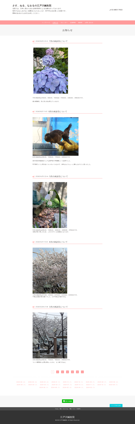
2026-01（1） (56, 382)
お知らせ (55, 22)
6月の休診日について (58, 111)
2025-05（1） (21, 384)
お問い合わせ (89, 22)
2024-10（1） (102, 384)
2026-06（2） (21, 382)
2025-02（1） (56, 384)
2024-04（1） (79, 387)
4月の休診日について (58, 242)
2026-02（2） (44, 382)
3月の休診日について (58, 307)
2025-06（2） (114, 382)
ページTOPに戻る (116, 405)
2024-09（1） (113, 384)
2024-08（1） (44, 387)
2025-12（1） (67, 382)
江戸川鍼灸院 (67, 417)
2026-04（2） (33, 382)
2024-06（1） (56, 387)
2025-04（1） (33, 384)
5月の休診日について (58, 176)
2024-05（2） (67, 387)
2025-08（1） (102, 382)
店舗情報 (73, 22)
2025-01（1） (68, 384)
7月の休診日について (58, 41)
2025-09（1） (90, 382)
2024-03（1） (91, 387)
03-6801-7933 (117, 10)
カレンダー (64, 22)
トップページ (46, 22)
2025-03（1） (45, 384)
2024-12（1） (79, 384)
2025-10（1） (79, 382)
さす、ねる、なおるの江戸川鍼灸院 (31, 5)
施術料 (80, 22)
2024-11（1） (90, 384)
